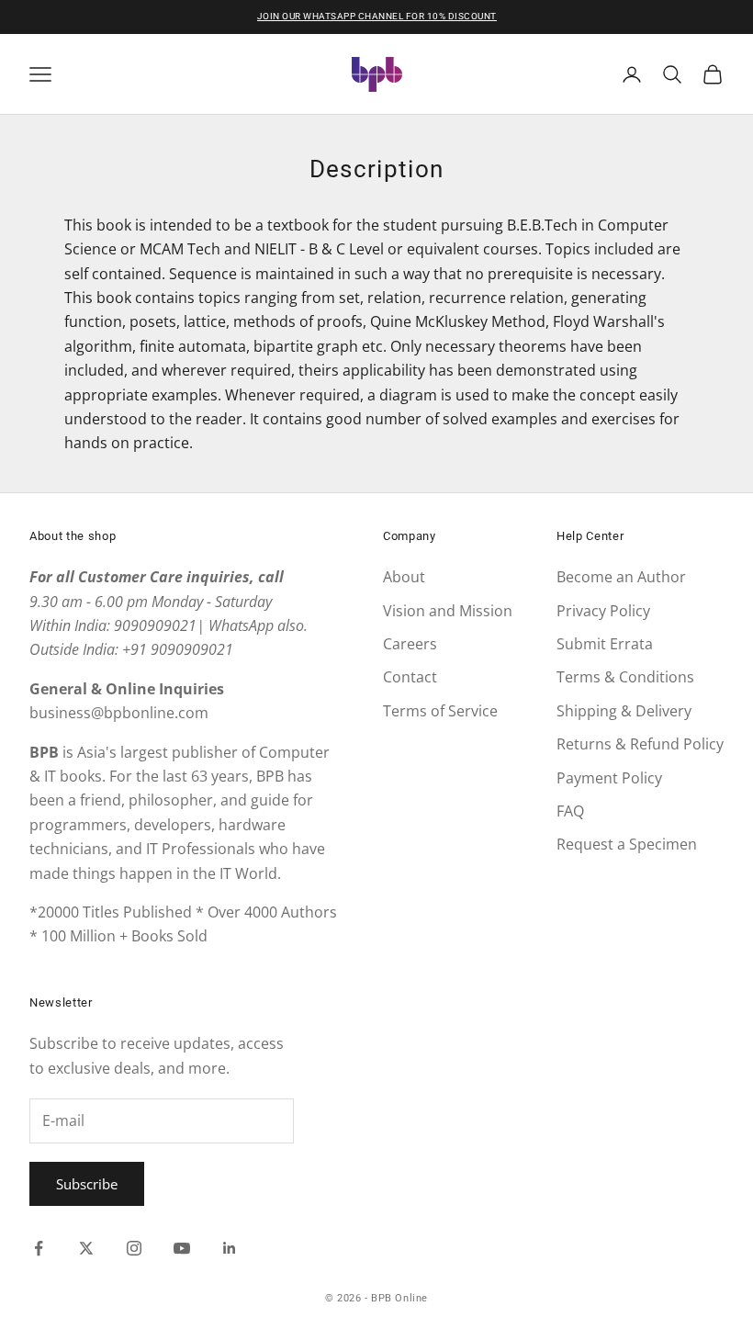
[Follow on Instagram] (134, 1248)
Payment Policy (609, 778)
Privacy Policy (603, 611)
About (404, 577)
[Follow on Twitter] (86, 1248)
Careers (410, 644)
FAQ (570, 811)
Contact (410, 677)
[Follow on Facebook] (38, 1248)
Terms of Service (440, 711)
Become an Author (621, 577)
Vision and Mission (447, 611)
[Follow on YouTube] (182, 1248)
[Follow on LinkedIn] (229, 1248)
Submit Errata (604, 644)
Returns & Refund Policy (640, 744)
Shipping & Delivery (623, 711)
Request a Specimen (626, 844)
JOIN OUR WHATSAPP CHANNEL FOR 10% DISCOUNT (377, 16)
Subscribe (87, 1184)
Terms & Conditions (625, 677)
